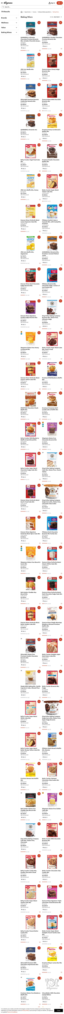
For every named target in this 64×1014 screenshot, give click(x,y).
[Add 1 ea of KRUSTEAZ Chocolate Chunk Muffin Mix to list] (39, 393)
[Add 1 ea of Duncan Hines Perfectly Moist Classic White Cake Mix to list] (60, 547)
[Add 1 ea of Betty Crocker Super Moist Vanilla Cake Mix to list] (39, 885)
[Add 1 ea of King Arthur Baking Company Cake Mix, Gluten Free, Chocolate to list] (39, 823)
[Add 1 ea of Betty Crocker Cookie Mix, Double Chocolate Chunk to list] (39, 855)
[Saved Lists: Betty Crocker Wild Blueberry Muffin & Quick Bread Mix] (40, 449)
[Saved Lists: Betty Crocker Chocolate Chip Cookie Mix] (61, 882)
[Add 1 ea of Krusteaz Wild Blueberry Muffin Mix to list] (60, 362)
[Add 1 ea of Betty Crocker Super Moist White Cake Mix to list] (39, 701)
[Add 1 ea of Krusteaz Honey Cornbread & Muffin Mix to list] (60, 114)
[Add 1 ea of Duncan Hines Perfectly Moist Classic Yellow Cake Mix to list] (39, 362)
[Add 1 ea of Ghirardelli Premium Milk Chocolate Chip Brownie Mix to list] (39, 947)
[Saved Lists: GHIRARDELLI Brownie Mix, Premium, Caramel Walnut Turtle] (61, 265)
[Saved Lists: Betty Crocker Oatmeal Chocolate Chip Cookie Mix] (61, 790)
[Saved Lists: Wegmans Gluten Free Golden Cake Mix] (61, 820)
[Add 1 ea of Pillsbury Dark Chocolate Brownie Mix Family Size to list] (60, 517)
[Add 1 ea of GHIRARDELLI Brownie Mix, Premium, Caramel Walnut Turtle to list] (60, 237)
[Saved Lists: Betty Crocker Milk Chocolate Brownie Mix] (61, 850)
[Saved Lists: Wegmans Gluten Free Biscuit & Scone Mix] (40, 573)
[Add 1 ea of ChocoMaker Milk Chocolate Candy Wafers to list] (60, 978)
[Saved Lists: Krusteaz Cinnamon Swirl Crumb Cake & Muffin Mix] (61, 419)
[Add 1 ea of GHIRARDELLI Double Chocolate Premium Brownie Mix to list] (60, 22)
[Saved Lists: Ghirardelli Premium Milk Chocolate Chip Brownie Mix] (40, 974)
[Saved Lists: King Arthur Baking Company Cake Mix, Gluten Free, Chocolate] (40, 852)
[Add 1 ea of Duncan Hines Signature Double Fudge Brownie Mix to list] (39, 300)
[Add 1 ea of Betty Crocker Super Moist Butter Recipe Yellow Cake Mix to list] (39, 733)
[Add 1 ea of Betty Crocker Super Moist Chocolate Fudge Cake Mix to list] (39, 453)
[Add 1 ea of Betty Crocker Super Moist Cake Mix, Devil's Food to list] (60, 332)
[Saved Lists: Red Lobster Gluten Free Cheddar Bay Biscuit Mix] (40, 820)
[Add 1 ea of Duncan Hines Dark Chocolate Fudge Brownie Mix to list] (39, 269)
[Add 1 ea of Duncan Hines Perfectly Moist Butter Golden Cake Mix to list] (39, 607)
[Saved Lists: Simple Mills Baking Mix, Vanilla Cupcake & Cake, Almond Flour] (40, 697)
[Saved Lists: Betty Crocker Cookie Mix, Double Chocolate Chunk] (40, 882)
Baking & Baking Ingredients (44, 12)
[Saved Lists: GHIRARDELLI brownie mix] (40, 139)
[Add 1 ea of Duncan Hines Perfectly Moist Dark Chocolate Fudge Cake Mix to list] (60, 577)
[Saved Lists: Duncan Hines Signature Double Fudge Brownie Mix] (40, 327)
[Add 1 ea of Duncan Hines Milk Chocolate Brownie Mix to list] (60, 84)
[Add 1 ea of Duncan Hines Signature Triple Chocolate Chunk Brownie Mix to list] (60, 885)
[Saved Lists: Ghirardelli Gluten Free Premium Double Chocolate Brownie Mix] (40, 667)
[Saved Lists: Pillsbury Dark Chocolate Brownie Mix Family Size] (61, 543)
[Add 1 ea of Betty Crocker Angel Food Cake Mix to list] (39, 144)
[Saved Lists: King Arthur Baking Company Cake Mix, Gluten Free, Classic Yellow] (61, 481)
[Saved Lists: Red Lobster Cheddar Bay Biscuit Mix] (40, 603)
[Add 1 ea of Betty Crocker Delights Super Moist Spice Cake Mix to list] (60, 639)
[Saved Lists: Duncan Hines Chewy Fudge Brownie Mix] (61, 80)
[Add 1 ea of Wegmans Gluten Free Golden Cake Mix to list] (60, 793)
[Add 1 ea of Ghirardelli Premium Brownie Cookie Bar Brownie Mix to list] (39, 84)
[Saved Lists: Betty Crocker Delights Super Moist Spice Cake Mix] (61, 666)
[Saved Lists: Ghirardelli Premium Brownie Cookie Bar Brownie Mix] (40, 111)
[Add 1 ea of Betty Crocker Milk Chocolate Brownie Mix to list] (60, 823)
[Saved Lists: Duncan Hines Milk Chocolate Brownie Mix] (61, 111)
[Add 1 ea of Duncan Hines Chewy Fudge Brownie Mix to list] (60, 54)
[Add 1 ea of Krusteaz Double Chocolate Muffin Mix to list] (60, 144)
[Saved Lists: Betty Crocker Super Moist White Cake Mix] (40, 728)
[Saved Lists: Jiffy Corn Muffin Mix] (40, 79)
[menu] (1, 3)
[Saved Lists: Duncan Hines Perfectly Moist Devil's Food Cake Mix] (40, 511)
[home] (21, 12)
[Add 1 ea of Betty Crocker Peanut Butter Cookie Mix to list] (39, 916)
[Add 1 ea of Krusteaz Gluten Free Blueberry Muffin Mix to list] (39, 978)
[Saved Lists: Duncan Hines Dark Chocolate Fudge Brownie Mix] (40, 295)
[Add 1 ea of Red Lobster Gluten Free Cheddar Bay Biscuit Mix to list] (39, 793)
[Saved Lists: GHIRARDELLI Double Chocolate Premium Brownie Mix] (61, 49)
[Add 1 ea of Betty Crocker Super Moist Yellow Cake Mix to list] (60, 175)
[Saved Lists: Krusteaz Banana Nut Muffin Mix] (40, 790)
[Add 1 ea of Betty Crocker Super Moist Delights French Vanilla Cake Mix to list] (60, 916)
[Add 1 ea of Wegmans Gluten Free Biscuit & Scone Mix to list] (39, 547)
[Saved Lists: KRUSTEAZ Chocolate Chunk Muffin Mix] (40, 419)
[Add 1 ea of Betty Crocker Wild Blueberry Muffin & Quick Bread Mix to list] (39, 423)
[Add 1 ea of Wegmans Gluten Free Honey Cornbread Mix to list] (39, 332)
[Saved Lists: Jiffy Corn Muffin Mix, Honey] (40, 199)
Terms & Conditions (12, 1012)
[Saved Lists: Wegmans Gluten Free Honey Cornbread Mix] (40, 359)
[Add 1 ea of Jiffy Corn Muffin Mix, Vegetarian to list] (39, 237)
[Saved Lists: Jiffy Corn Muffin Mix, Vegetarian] (40, 263)
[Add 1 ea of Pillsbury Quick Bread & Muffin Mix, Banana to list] (60, 733)
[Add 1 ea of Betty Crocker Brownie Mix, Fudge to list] (60, 671)
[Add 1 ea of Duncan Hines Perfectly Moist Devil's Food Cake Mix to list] (39, 485)
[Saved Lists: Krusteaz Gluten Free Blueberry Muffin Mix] (40, 1004)
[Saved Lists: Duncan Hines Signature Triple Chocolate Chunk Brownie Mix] (61, 912)
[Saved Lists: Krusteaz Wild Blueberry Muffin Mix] (61, 389)
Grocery (34, 12)
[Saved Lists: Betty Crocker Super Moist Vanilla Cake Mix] (40, 912)
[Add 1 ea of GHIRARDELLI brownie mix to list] (39, 114)
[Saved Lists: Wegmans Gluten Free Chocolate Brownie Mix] (61, 449)
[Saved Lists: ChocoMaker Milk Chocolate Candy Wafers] (61, 1004)
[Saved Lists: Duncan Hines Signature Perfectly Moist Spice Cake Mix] (40, 543)
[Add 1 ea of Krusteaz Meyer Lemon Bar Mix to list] (60, 947)
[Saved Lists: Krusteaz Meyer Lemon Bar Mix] (61, 972)
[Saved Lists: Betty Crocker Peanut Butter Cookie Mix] (40, 942)
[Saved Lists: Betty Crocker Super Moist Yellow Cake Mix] (61, 201)
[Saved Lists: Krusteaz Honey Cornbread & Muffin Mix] (61, 141)
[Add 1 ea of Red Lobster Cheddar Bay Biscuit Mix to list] (39, 577)
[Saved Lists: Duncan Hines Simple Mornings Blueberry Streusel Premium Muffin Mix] (61, 635)
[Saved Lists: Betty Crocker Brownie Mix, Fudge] (61, 697)
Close (58, 1010)
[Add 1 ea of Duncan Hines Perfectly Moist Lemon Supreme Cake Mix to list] (39, 205)
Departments (28, 12)
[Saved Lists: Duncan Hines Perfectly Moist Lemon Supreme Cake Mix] (40, 231)
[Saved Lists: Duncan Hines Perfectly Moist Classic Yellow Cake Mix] (40, 389)
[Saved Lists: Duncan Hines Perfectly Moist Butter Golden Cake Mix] (40, 634)
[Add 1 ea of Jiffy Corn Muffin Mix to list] (39, 54)
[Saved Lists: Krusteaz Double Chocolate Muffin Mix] (61, 171)
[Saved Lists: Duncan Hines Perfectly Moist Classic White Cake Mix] (61, 573)
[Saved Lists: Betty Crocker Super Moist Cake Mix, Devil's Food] (61, 359)
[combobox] (32, 7)
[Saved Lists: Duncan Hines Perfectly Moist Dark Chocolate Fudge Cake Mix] (61, 603)
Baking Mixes (56, 12)
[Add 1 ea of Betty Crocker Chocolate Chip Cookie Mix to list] (60, 855)
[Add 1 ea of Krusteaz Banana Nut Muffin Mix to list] (39, 763)
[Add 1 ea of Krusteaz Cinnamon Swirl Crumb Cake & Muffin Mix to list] (60, 393)
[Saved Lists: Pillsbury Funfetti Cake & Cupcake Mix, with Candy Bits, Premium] (61, 233)
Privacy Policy (25, 1010)
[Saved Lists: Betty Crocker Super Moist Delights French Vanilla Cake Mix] (61, 944)
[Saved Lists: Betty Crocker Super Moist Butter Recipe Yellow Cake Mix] (40, 759)
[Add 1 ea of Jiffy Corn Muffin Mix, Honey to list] (39, 175)
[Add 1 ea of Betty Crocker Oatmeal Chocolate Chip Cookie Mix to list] (60, 763)
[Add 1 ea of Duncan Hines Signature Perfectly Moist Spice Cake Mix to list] (39, 517)
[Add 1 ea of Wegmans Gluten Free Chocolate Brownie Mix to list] (60, 423)
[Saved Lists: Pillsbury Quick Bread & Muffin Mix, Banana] (61, 759)
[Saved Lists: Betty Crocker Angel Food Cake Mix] (40, 171)
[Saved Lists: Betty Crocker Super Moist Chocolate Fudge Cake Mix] (40, 479)
